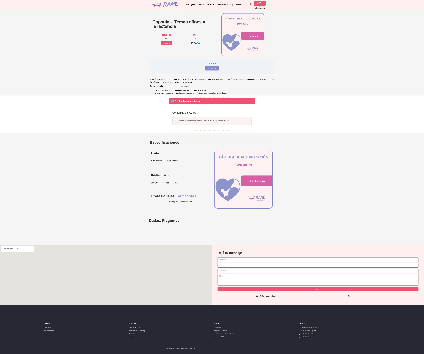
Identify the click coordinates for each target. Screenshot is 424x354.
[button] (212, 101)
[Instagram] (348, 295)
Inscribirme (166, 43)
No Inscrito (212, 68)
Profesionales (210, 5)
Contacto (238, 5)
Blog (231, 5)
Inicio (187, 5)
